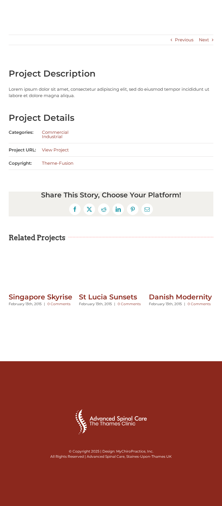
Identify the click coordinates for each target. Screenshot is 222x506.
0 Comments (59, 304)
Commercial (55, 132)
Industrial (52, 136)
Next (204, 39)
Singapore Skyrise (40, 297)
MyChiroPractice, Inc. (134, 451)
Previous (184, 39)
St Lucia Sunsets (108, 297)
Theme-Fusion (57, 163)
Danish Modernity (180, 297)
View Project (55, 150)
